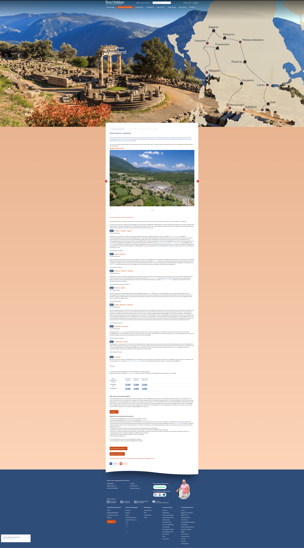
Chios (126, 522)
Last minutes (165, 538)
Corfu (126, 524)
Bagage (183, 531)
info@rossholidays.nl (135, 488)
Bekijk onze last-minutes (9, 538)
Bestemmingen (110, 7)
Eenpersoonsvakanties (168, 517)
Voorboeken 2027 (166, 522)
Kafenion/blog (172, 7)
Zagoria (111, 244)
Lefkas (129, 361)
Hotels (145, 517)
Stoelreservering (185, 536)
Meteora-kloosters (153, 278)
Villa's (145, 512)
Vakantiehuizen (148, 515)
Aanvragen (113, 411)
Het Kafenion (165, 534)
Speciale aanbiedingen (167, 515)
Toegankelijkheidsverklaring (188, 522)
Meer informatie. (145, 420)
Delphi (150, 293)
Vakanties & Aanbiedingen (125, 7)
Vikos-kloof (155, 261)
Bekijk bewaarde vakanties (143, 2)
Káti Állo (134, 129)
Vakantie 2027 (161, 7)
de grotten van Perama (163, 242)
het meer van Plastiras (166, 279)
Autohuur (164, 510)
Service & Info (182, 7)
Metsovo (113, 264)
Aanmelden (110, 521)
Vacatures (192, 7)
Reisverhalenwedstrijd (168, 529)
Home (129, 129)
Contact (183, 510)
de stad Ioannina (174, 236)
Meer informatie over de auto (117, 448)
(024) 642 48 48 (187, 2)
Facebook (115, 463)
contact (195, 2)
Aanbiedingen (165, 512)
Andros (127, 515)
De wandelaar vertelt (167, 531)
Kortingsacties (139, 7)
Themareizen (150, 7)
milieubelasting (130, 373)
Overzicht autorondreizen (118, 129)
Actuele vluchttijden (186, 529)
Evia (126, 529)
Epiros (132, 361)
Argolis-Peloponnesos (130, 517)
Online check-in (185, 534)
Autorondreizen (141, 129)
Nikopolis (174, 347)
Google (125, 463)
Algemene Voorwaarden (187, 512)
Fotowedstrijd (165, 527)
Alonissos (127, 512)
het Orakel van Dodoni (176, 242)
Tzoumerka (122, 332)
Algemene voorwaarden (116, 454)
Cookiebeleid (184, 524)
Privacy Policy (184, 519)
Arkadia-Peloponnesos (131, 519)
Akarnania (138, 361)
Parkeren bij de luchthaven (187, 527)
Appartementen (148, 510)
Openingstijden (185, 543)
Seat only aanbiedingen (168, 524)
